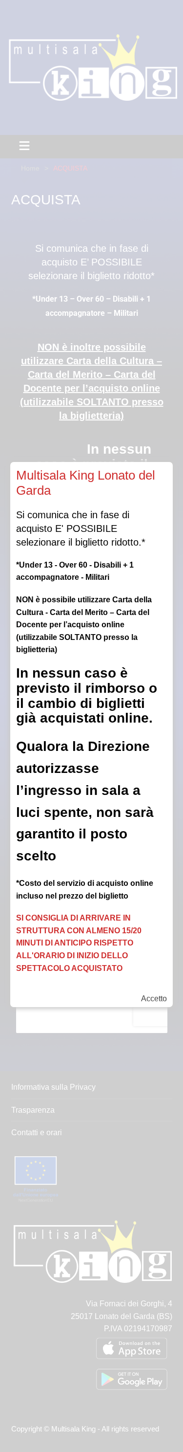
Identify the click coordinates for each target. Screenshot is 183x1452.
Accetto (154, 999)
